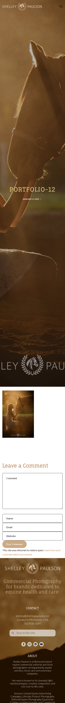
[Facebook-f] (23, 644)
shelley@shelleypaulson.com (32, 616)
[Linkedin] (35, 644)
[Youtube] (41, 644)
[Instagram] (29, 644)
